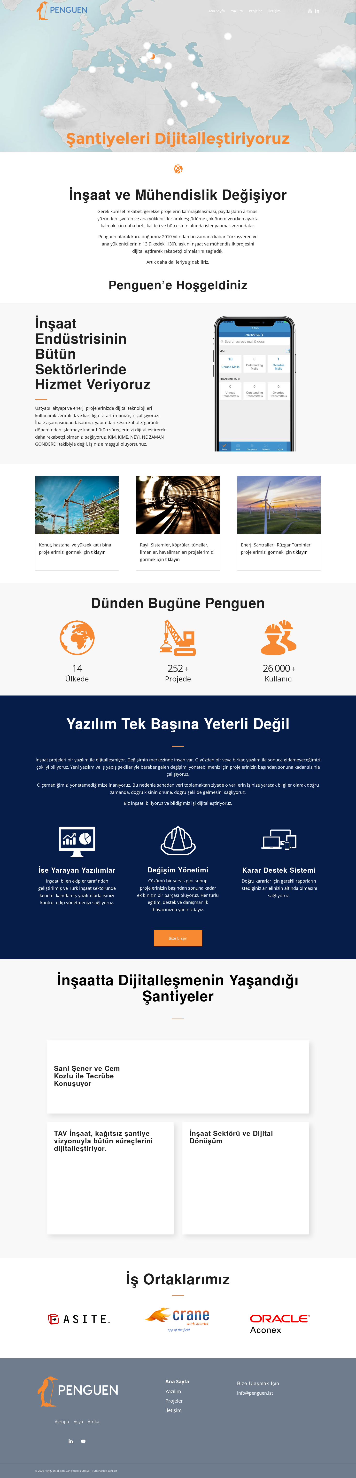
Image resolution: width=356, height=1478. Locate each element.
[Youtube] (310, 10)
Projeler (174, 1401)
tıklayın (98, 552)
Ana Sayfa (177, 1381)
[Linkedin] (317, 10)
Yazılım (173, 1391)
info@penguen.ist (255, 1393)
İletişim (173, 1410)
